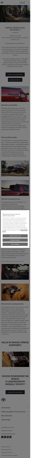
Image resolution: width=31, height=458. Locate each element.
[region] (15, 229)
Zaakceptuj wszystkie (15, 240)
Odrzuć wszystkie (15, 244)
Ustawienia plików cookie (15, 235)
